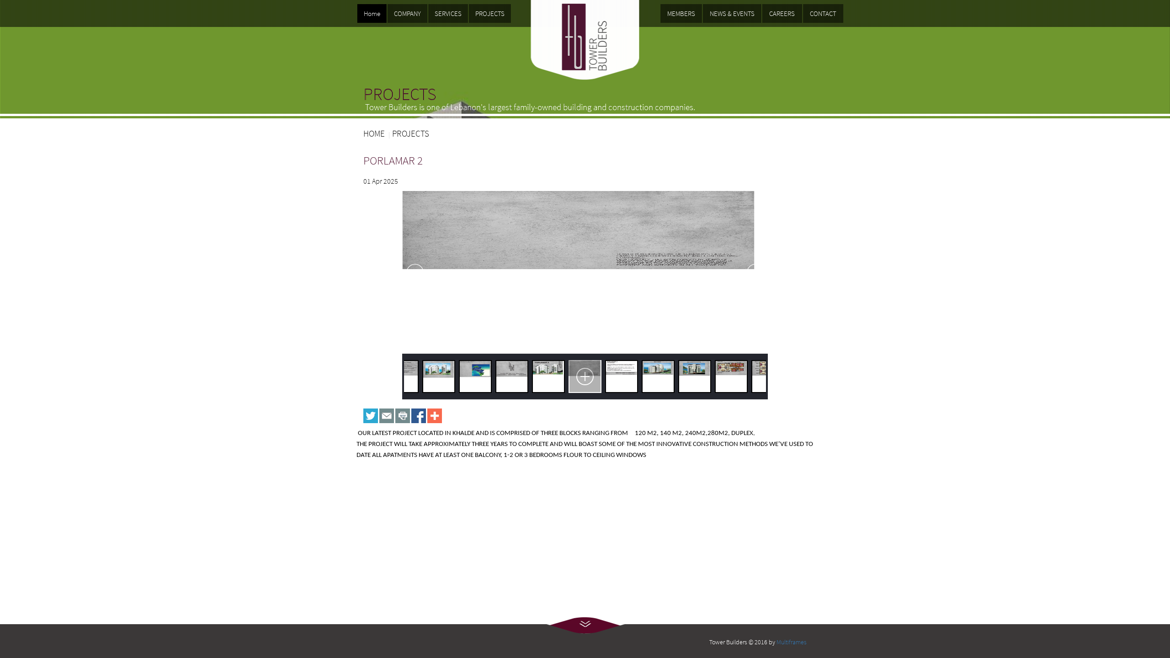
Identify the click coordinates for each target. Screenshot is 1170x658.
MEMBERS (681, 13)
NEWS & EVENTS (732, 13)
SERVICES (448, 13)
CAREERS (782, 13)
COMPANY (407, 13)
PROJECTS (490, 13)
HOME (374, 133)
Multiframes (791, 642)
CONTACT (823, 13)
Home (372, 13)
